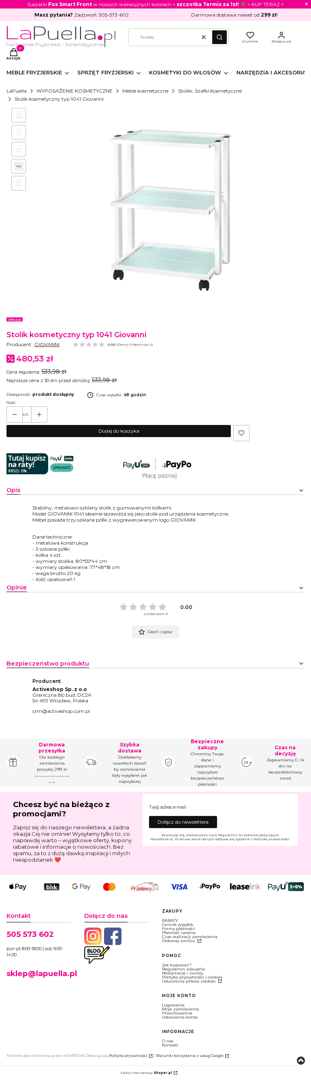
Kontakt (170, 1045)
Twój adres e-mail (167, 807)
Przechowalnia (177, 1013)
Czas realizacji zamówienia (189, 936)
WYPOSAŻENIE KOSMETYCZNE (74, 91)
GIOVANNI (47, 344)
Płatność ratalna (179, 932)
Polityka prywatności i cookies (192, 977)
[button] (219, 37)
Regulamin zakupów (183, 969)
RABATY (170, 920)
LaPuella (16, 91)
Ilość (11, 403)
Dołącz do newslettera (183, 822)
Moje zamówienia (180, 1009)
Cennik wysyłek (177, 924)
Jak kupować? (177, 965)
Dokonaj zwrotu (179, 940)
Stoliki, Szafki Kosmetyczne (210, 91)
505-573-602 (114, 15)
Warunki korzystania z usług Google (190, 1055)
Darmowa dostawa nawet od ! (234, 15)
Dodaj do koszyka (118, 431)
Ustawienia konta (180, 1017)
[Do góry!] (301, 1061)
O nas (167, 1041)
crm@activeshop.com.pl (61, 711)
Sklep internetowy (146, 1073)
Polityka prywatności (128, 1055)
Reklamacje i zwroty (182, 973)
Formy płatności (178, 928)
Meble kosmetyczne (145, 91)
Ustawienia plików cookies (189, 981)
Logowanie (173, 1005)
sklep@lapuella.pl (41, 973)
